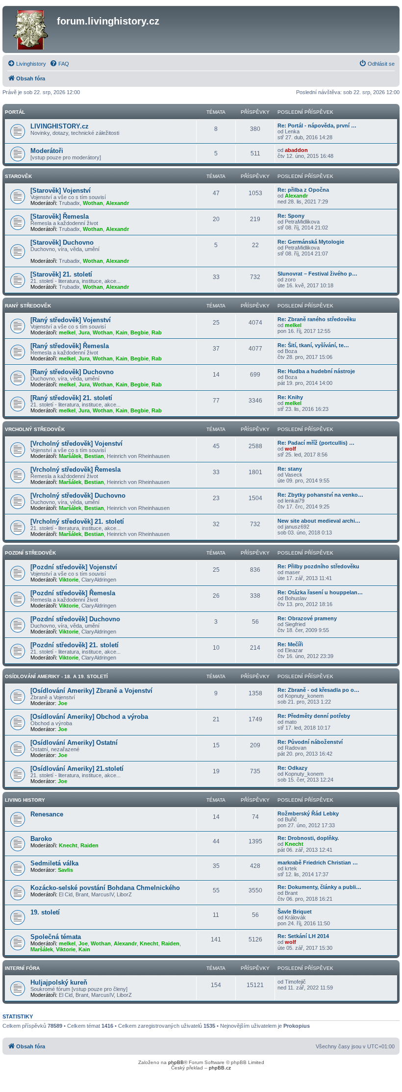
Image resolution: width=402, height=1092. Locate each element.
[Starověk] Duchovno (62, 242)
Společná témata (55, 936)
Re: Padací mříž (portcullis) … (315, 443)
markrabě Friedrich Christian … (317, 862)
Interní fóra (22, 968)
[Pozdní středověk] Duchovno (75, 619)
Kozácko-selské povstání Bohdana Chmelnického (105, 887)
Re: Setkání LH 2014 (303, 936)
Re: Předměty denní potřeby (313, 716)
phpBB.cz (220, 1067)
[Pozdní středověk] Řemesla (72, 593)
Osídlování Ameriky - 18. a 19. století (56, 676)
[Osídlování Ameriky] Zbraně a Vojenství (91, 690)
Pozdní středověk (30, 553)
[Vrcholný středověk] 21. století (77, 521)
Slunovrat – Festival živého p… (317, 274)
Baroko (41, 838)
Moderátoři (46, 150)
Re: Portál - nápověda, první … (316, 125)
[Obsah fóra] (31, 29)
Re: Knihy (290, 397)
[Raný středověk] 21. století (71, 398)
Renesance (46, 814)
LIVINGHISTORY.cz (59, 126)
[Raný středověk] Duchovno (72, 372)
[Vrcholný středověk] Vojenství (76, 443)
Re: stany (289, 469)
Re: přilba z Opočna (303, 190)
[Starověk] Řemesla (59, 216)
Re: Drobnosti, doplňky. (308, 838)
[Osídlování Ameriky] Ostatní (74, 742)
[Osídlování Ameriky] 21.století (77, 768)
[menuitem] (26, 64)
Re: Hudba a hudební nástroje (316, 371)
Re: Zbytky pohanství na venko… (320, 495)
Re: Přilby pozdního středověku (318, 566)
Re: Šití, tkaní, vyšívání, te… (313, 345)
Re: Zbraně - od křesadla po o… (318, 690)
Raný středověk (28, 305)
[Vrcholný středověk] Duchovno (78, 495)
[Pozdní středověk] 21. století (74, 645)
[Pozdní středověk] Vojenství (73, 567)
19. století (45, 912)
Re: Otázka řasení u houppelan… (320, 592)
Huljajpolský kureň (58, 982)
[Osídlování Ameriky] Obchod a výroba (89, 716)
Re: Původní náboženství (310, 742)
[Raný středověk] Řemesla (69, 346)
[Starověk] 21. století (61, 274)
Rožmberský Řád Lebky (308, 813)
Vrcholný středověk (35, 429)
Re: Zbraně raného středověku (316, 319)
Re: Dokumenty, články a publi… (319, 887)
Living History (25, 800)
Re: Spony (290, 216)
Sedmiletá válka (54, 863)
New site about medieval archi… (318, 521)
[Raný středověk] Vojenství (70, 320)
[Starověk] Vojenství (60, 190)
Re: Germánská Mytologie (310, 242)
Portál (15, 112)
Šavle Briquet (294, 911)
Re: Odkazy (292, 768)
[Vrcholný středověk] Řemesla (75, 469)
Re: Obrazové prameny (307, 618)
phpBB (176, 1062)
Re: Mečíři (290, 644)
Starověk (18, 176)
